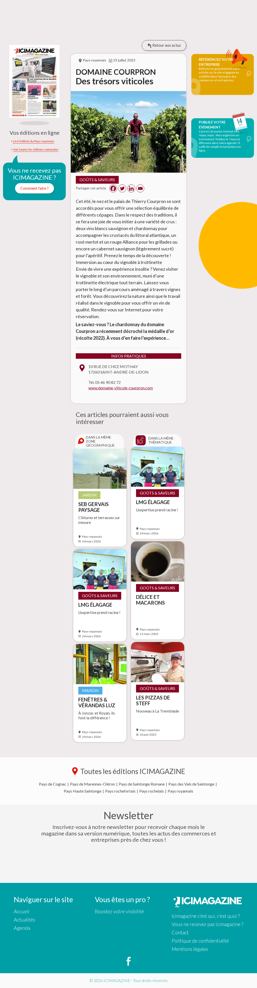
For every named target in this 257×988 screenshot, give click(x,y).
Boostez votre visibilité (119, 911)
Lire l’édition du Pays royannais (33, 141)
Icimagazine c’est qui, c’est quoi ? (206, 916)
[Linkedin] (131, 188)
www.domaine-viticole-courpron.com (120, 388)
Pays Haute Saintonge (82, 791)
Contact (180, 932)
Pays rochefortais (120, 791)
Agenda (22, 928)
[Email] (140, 188)
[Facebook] (113, 188)
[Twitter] (122, 188)
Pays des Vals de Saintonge (191, 784)
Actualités (24, 919)
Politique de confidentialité (200, 941)
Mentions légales (190, 949)
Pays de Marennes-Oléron (92, 784)
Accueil (21, 911)
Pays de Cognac (52, 784)
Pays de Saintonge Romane (142, 784)
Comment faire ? (34, 188)
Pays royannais (180, 791)
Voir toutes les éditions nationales (35, 149)
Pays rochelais (151, 791)
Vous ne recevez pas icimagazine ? (207, 924)
